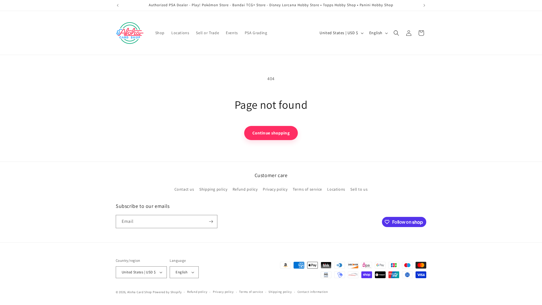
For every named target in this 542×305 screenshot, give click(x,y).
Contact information (313, 292)
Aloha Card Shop (139, 292)
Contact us (184, 189)
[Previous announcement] (118, 5)
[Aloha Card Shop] (130, 33)
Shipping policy (213, 189)
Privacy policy (275, 189)
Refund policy (245, 189)
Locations (336, 189)
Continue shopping (271, 133)
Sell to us (359, 189)
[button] (396, 33)
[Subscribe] (211, 221)
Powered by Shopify (167, 292)
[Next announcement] (424, 5)
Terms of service (307, 189)
